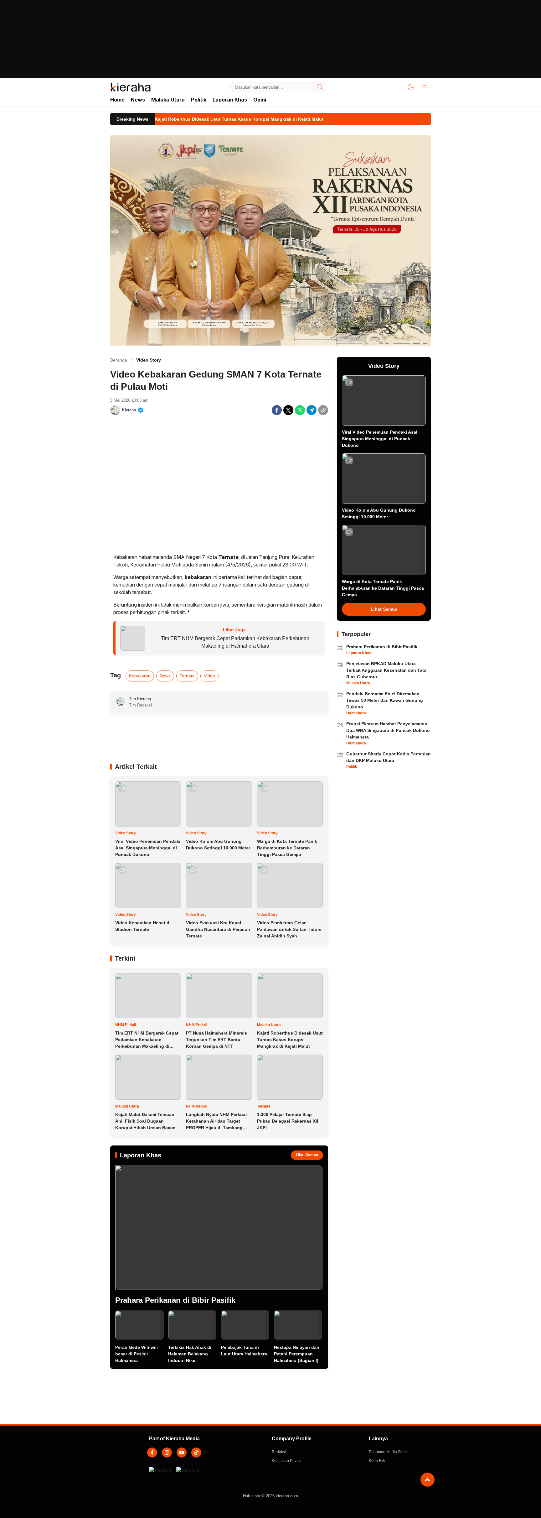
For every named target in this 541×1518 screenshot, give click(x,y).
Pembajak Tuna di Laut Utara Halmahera (244, 1350)
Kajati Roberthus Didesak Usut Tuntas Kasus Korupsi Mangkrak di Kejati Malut (290, 1039)
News (165, 675)
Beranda (118, 360)
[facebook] (152, 1453)
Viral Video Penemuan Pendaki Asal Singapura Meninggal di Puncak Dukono (147, 848)
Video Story (148, 360)
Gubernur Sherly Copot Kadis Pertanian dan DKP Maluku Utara (388, 757)
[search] (320, 87)
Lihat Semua (307, 1155)
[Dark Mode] (410, 87)
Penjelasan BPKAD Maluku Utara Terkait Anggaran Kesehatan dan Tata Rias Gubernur (386, 670)
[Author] (115, 410)
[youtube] (182, 1453)
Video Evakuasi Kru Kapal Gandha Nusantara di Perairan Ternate (218, 929)
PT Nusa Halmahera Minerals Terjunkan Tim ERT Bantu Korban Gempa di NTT (216, 1039)
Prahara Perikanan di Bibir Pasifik (175, 1300)
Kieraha (129, 410)
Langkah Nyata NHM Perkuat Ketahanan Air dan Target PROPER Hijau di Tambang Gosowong (216, 1124)
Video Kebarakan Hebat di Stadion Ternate (143, 926)
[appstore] (160, 1473)
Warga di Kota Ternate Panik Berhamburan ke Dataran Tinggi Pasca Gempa (287, 848)
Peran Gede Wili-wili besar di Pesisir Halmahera (136, 1354)
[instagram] (167, 1453)
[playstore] (187, 1473)
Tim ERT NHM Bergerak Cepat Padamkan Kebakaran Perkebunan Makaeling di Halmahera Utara (235, 642)
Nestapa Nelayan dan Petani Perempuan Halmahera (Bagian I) (296, 1354)
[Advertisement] (270, 44)
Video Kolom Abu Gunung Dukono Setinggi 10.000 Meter (218, 844)
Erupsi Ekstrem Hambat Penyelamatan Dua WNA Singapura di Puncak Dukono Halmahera (388, 730)
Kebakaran (140, 675)
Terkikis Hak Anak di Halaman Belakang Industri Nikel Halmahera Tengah (189, 1357)
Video (209, 675)
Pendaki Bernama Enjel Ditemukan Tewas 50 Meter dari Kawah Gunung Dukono (384, 700)
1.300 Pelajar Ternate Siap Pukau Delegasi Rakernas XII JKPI (287, 1121)
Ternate (187, 675)
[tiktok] (196, 1453)
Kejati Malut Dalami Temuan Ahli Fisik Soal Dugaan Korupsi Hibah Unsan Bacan (145, 1121)
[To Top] (427, 1480)
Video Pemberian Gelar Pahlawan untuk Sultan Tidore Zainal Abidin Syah (289, 929)
